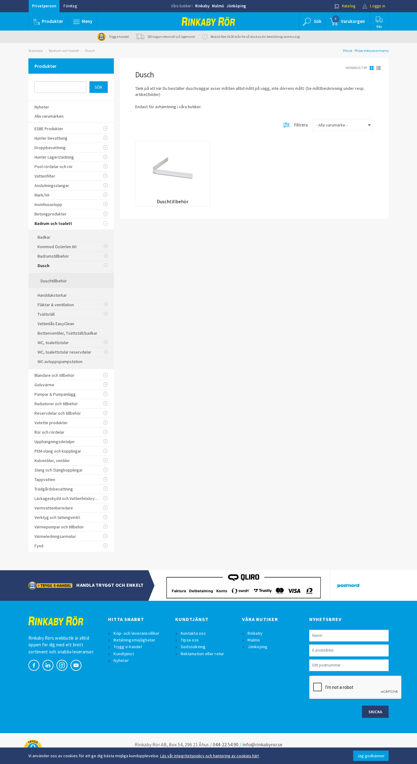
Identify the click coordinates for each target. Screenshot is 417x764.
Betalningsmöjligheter (134, 640)
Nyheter (121, 660)
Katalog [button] (348, 6)
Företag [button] (70, 6)
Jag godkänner (371, 755)
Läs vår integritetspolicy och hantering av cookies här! (209, 755)
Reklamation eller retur (202, 653)
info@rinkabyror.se (262, 744)
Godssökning (193, 646)
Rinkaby (202, 6)
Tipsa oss (190, 640)
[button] (82, 21)
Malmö (218, 6)
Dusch (90, 50)
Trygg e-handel (128, 646)
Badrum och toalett (64, 50)
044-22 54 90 (225, 744)
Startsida (35, 50)
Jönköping (236, 6)
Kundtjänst (124, 653)
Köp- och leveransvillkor (136, 633)
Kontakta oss (193, 633)
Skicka (375, 711)
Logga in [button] (377, 6)
